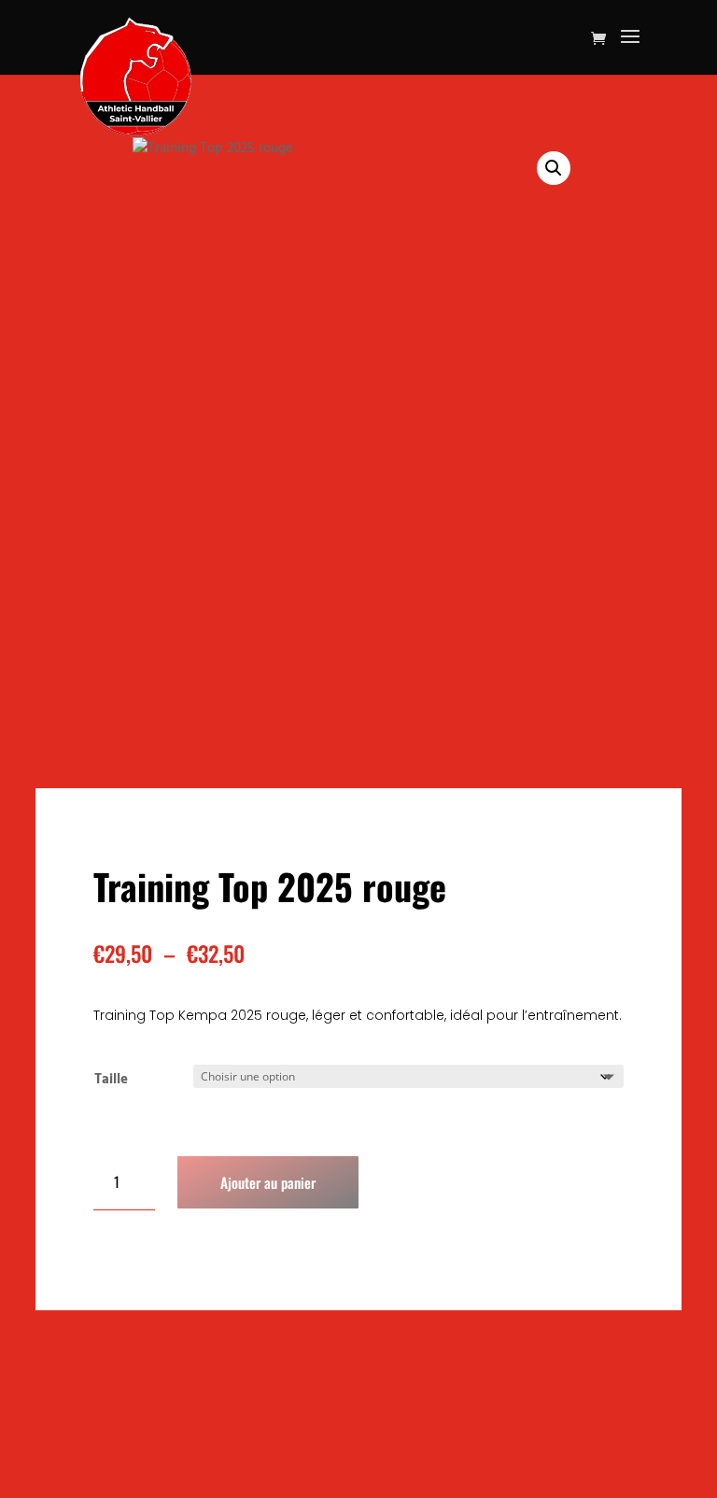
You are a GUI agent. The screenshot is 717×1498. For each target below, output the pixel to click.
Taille (111, 1079)
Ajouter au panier (268, 1182)
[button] (553, 168)
